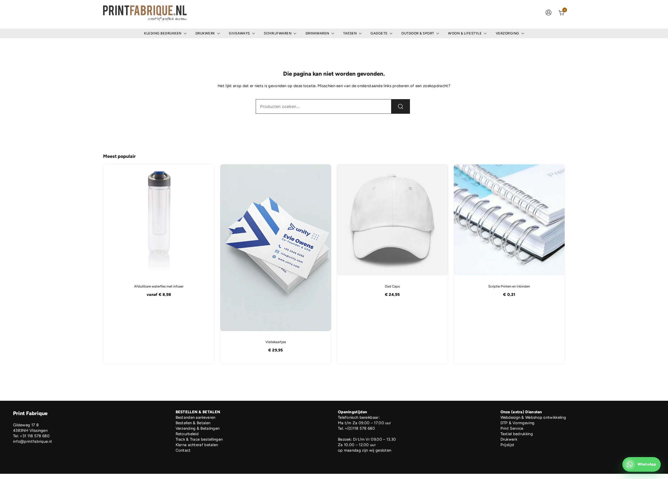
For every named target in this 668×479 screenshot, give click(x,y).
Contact (183, 450)
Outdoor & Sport (417, 33)
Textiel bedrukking (516, 434)
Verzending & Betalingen (198, 428)
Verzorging (507, 33)
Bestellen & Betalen (193, 423)
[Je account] (548, 13)
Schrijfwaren (277, 33)
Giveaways (239, 33)
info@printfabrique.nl (32, 441)
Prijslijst (507, 444)
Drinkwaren (317, 33)
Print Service (511, 428)
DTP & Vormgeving (517, 423)
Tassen (350, 33)
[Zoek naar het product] (400, 106)
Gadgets (379, 33)
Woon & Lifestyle (465, 33)
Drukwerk (205, 33)
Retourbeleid (187, 434)
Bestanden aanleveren (196, 417)
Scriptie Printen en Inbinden (509, 286)
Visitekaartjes (275, 342)
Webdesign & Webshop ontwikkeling (533, 417)
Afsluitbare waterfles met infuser (158, 286)
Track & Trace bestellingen (199, 439)
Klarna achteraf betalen (197, 444)
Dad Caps (392, 286)
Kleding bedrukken (163, 33)
